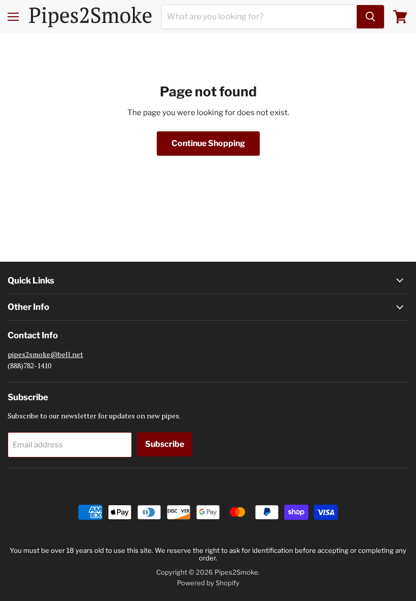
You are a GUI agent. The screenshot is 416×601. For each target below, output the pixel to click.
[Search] (370, 16)
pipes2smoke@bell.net (45, 354)
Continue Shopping (208, 143)
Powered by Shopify (208, 583)
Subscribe (164, 444)
